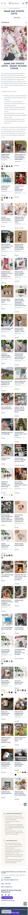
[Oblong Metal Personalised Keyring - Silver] (21, 320)
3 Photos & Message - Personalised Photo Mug (5, 484)
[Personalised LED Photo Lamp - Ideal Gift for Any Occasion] (21, 567)
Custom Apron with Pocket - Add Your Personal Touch (7, 247)
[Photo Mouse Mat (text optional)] (21, 373)
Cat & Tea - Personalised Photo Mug (19, 682)
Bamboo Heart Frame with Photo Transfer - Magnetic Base (7, 274)
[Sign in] (23, 3)
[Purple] (9, 166)
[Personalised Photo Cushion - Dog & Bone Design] (21, 784)
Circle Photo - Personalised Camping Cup (19, 713)
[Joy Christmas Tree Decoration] (7, 567)
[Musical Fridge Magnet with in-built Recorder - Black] (21, 399)
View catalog (2, 3)
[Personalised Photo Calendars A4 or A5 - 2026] (21, 450)
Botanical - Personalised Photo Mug (19, 764)
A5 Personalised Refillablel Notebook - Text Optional (20, 652)
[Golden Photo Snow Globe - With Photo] (21, 424)
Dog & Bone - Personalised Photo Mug (5, 682)
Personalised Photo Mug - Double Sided (5, 156)
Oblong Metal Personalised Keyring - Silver (19, 330)
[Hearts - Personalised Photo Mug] (7, 536)
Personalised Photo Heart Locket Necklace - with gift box (20, 356)
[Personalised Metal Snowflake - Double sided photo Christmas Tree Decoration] (7, 507)
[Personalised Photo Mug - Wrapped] (7, 178)
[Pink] (4, 166)
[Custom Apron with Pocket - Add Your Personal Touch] (7, 236)
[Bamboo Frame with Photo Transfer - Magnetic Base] (7, 729)
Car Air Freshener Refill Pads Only (7, 628)
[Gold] (2, 166)
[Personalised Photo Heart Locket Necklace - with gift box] (21, 346)
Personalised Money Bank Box (6, 792)
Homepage (4, 8)
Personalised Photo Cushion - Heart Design (20, 273)
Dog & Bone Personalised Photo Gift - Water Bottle (21, 484)
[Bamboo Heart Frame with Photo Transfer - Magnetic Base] (7, 264)
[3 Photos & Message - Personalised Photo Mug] (7, 474)
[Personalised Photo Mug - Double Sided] (7, 147)
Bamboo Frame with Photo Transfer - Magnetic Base (6, 740)
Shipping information (14, 813)
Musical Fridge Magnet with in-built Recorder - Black (20, 409)
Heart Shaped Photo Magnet (19, 544)
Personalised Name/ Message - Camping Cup (6, 764)
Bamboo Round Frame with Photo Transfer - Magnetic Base (7, 603)
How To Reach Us (6, 887)
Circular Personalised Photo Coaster (6, 355)
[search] (5, 3)
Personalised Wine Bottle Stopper (7, 329)
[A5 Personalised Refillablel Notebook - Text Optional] (21, 642)
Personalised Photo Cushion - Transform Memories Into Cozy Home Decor (20, 302)
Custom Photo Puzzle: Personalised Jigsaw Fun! (19, 188)
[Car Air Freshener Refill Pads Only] (7, 619)
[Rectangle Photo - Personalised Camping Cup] (7, 373)
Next (25, 804)
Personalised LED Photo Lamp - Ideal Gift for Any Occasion (20, 577)
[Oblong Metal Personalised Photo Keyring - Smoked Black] (21, 236)
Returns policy (11, 840)
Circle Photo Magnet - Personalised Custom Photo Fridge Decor (19, 518)
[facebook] (5, 895)
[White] (2, 169)
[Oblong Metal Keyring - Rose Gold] (7, 291)
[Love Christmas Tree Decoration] (7, 399)
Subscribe (25, 904)
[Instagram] (2, 895)
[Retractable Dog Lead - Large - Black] (21, 729)
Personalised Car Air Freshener (6, 433)
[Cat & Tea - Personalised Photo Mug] (21, 673)
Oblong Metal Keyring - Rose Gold (5, 301)
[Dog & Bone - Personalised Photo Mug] (7, 673)
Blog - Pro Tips (5, 883)
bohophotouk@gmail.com (11, 879)
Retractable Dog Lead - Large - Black (20, 739)
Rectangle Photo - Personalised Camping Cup (7, 383)
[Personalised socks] (21, 592)
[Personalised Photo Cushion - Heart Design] (21, 264)
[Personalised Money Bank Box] (7, 784)
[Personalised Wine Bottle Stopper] (7, 320)
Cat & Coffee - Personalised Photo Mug (5, 651)
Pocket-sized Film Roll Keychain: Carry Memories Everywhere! (20, 157)
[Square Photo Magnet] (7, 450)
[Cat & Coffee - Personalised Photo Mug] (7, 642)
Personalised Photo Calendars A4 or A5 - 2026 (20, 459)
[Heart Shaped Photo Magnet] (21, 536)
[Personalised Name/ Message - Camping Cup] (7, 755)
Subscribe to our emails (7, 900)
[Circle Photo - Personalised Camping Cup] (21, 704)
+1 (4, 169)
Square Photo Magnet (5, 458)
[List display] (26, 22)
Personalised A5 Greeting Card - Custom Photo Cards (20, 219)
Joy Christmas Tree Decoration (7, 575)
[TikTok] (9, 895)
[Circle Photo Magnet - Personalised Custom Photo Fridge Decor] (21, 507)
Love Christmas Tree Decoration (6, 407)
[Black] (12, 166)
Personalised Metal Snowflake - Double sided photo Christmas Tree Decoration (7, 518)
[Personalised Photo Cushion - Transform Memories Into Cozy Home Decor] (21, 291)
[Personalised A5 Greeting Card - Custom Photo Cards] (21, 209)
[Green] (7, 166)
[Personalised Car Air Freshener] (7, 424)
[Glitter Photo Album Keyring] (21, 619)
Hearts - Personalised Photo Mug (5, 545)
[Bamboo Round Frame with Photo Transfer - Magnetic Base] (7, 592)
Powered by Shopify (20, 909)
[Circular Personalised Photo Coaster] (7, 346)
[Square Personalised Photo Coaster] (7, 209)
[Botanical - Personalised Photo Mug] (21, 755)
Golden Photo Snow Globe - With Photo (20, 434)
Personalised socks (19, 601)
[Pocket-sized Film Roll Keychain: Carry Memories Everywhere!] (21, 147)
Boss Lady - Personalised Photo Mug (5, 713)
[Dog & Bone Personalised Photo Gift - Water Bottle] (21, 474)
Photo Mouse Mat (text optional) (20, 382)
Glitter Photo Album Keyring (19, 628)
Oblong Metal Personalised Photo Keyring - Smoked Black (19, 247)
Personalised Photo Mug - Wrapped (5, 187)
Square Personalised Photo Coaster (6, 218)
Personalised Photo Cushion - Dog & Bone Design (20, 793)
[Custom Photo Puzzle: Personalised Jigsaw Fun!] (21, 178)
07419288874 (7, 877)
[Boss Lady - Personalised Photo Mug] (7, 704)
